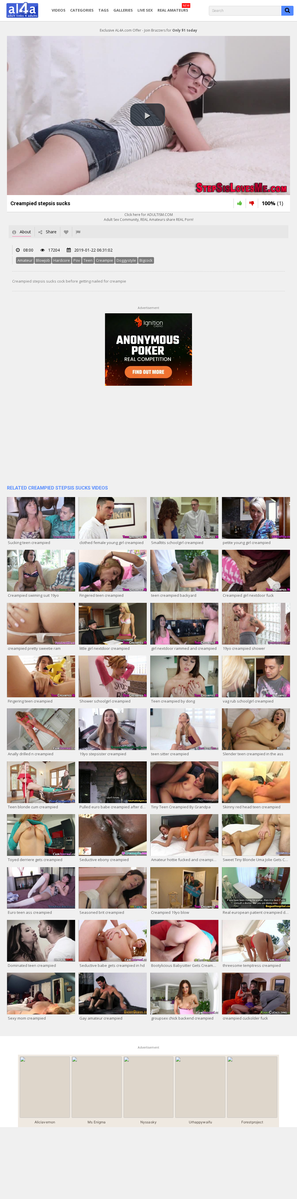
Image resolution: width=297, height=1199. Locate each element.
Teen (88, 260)
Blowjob (43, 260)
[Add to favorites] (66, 231)
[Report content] (78, 231)
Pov (76, 260)
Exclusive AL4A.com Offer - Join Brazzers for (148, 30)
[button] (147, 114)
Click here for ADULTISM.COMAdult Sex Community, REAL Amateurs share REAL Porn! (148, 217)
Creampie (104, 260)
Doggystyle (126, 260)
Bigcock (146, 260)
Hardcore (61, 260)
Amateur (24, 260)
